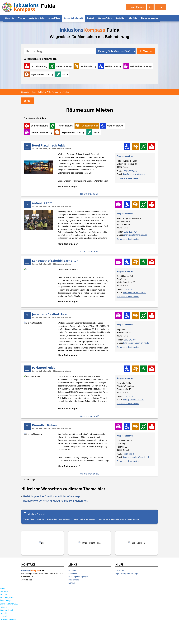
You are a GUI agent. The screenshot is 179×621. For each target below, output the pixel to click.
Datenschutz (73, 580)
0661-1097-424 (130, 232)
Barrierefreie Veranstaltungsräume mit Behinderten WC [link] (55, 500)
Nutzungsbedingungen (78, 577)
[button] (160, 7)
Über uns (72, 571)
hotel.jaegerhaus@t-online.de (136, 343)
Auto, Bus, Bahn (37, 18)
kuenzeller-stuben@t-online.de (136, 457)
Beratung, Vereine (149, 18)
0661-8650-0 (129, 396)
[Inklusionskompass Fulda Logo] (20, 7)
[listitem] (89, 168)
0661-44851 (129, 289)
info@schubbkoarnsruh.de (134, 293)
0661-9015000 (130, 171)
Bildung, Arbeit (105, 18)
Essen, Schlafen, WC (73, 18)
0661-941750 (130, 340)
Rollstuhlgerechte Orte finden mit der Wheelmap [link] (51, 496)
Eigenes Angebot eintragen (127, 574)
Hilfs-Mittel (132, 18)
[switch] (136, 7)
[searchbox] (60, 51)
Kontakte (119, 18)
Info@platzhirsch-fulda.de (134, 174)
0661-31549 (129, 454)
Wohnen (21, 18)
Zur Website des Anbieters (128, 178)
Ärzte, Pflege (54, 18)
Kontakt (71, 583)
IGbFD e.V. (120, 571)
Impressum (73, 574)
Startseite (9, 18)
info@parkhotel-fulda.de (133, 400)
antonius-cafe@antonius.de (135, 235)
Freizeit (90, 18)
